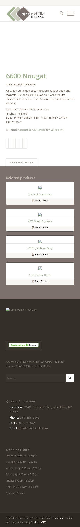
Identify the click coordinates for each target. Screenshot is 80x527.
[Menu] (68, 13)
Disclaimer (57, 517)
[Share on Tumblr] (19, 143)
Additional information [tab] (22, 162)
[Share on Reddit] (24, 143)
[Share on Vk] (21, 143)
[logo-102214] (33, 13)
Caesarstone (24, 129)
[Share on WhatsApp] (12, 143)
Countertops (38, 129)
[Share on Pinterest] (14, 143)
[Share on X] (10, 143)
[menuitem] (59, 13)
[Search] (59, 13)
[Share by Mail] (26, 143)
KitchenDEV (40, 522)
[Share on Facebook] (7, 143)
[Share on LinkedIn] (17, 143)
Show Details (41, 200)
